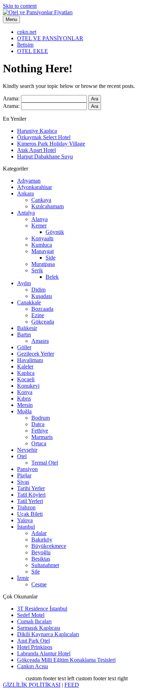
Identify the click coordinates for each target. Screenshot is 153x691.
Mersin (25, 405)
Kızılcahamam (47, 206)
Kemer (39, 226)
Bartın (24, 334)
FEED (71, 685)
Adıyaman (29, 181)
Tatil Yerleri (30, 501)
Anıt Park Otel (33, 641)
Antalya (26, 213)
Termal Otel (44, 463)
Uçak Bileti (30, 514)
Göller (24, 347)
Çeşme (39, 584)
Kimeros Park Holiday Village (51, 144)
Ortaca (38, 443)
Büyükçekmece (48, 546)
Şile (35, 572)
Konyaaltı (42, 238)
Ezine (37, 315)
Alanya (39, 219)
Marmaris (42, 437)
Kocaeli (26, 379)
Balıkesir (27, 328)
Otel (22, 456)
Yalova (25, 520)
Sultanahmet (45, 565)
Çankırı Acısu (32, 666)
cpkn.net (26, 32)
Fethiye (39, 431)
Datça (37, 424)
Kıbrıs (24, 399)
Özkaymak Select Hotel (43, 137)
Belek (52, 277)
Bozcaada (42, 309)
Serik (37, 270)
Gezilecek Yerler (35, 354)
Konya (24, 392)
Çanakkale (29, 302)
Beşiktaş (40, 559)
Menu (11, 19)
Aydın (24, 283)
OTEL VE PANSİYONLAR (50, 38)
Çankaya (41, 200)
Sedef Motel (30, 615)
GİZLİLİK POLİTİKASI (31, 685)
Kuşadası (41, 296)
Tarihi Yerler (31, 488)
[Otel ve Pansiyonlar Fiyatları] (38, 12)
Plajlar (24, 475)
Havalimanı (30, 360)
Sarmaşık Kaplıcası (38, 628)
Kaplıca (26, 373)
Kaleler (25, 366)
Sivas (23, 482)
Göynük (55, 232)
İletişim (25, 45)
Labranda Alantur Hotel (43, 653)
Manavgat (42, 251)
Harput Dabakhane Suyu (45, 156)
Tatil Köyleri (31, 495)
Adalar (39, 533)
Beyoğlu (41, 552)
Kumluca (41, 245)
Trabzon (26, 507)
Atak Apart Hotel (36, 150)
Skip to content (20, 6)
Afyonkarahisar (34, 187)
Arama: (11, 98)
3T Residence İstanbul (42, 609)
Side (51, 258)
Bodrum (40, 418)
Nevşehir (27, 450)
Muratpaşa (43, 264)
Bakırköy (41, 539)
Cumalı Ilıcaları (34, 621)
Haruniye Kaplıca (37, 131)
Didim (38, 290)
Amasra (40, 341)
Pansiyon (27, 469)
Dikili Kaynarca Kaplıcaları (48, 634)
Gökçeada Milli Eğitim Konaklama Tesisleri (66, 660)
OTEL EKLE (32, 51)
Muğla (24, 411)
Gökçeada (42, 322)
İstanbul (26, 527)
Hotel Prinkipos (34, 647)
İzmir (23, 578)
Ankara (25, 193)
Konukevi (28, 386)
